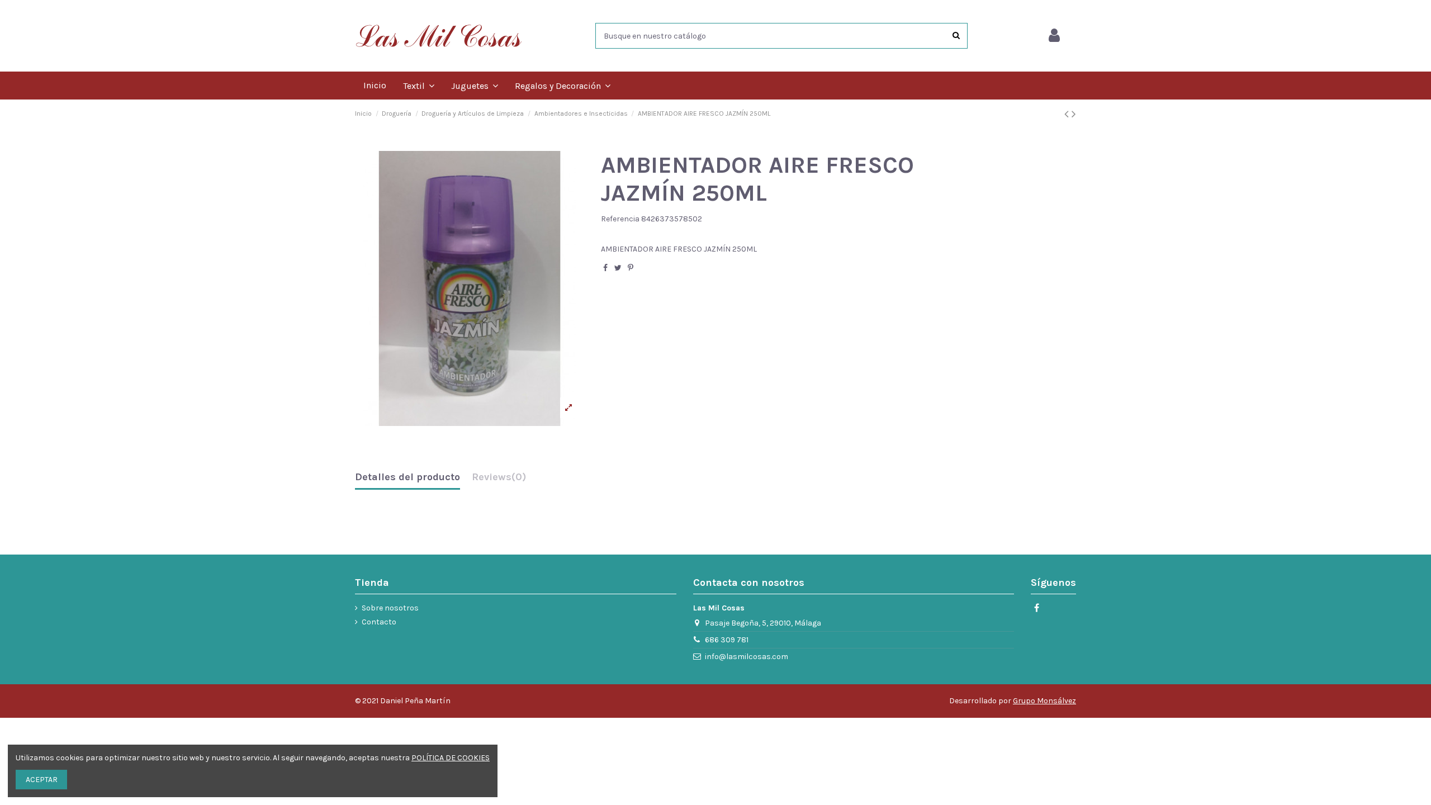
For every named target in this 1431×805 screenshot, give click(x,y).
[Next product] (1074, 114)
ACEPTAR (42, 779)
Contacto (379, 622)
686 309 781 (726, 640)
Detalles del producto (407, 477)
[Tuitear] (618, 268)
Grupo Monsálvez (1044, 700)
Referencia (620, 219)
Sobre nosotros (390, 608)
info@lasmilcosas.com (746, 656)
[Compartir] (605, 268)
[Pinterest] (630, 268)
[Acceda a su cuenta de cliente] (1054, 35)
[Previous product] (1068, 114)
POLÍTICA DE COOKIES (450, 758)
